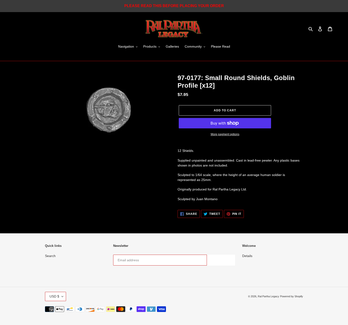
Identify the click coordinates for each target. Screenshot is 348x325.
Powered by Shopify (291, 296)
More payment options (225, 134)
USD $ (54, 296)
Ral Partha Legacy (268, 296)
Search (50, 256)
